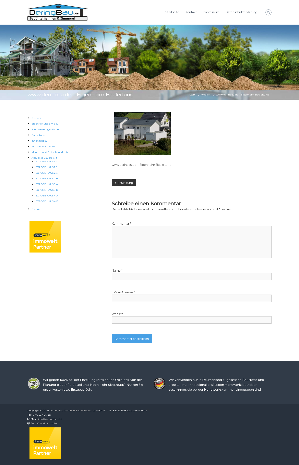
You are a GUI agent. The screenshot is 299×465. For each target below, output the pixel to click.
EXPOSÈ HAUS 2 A (47, 172)
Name (117, 270)
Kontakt (191, 12)
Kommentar (121, 223)
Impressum (211, 12)
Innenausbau (39, 140)
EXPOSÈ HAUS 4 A (47, 195)
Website (117, 314)
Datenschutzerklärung (241, 12)
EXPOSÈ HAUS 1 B (46, 167)
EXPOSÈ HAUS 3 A (47, 184)
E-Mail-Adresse (123, 292)
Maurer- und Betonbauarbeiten (51, 152)
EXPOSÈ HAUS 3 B (47, 189)
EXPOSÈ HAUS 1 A (46, 161)
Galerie (36, 208)
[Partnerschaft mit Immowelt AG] (45, 236)
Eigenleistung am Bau (45, 123)
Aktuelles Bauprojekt (44, 157)
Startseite (172, 12)
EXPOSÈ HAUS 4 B (47, 201)
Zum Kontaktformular (44, 423)
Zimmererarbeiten (43, 146)
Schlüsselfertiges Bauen (46, 129)
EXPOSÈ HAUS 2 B (47, 178)
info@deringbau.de (50, 419)
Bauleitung (38, 135)
